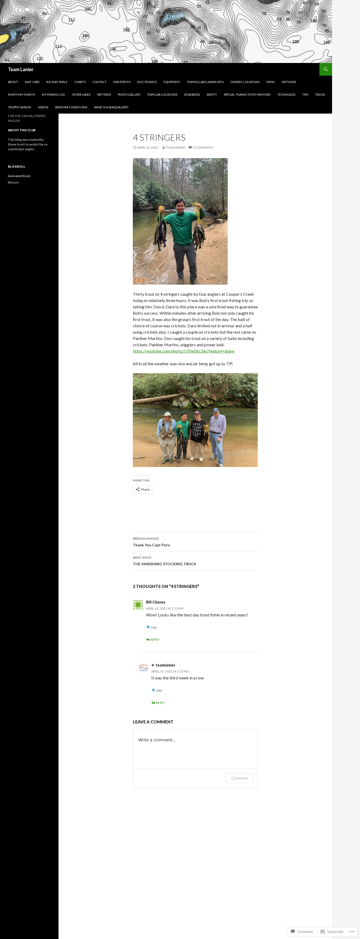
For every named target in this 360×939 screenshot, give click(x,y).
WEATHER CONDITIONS (71, 107)
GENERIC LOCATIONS (245, 82)
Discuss (13, 182)
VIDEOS (43, 107)
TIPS (305, 94)
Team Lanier (20, 69)
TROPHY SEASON (19, 107)
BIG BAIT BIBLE (56, 82)
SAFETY (212, 94)
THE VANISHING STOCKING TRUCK (164, 561)
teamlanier (175, 147)
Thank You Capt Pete (151, 542)
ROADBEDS (192, 94)
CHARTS (80, 82)
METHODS (289, 82)
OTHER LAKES (81, 94)
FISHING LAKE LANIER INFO (205, 82)
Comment (239, 778)
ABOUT (13, 82)
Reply (155, 639)
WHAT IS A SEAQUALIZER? (111, 107)
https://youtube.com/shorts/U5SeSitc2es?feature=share (183, 350)
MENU (270, 82)
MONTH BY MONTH (21, 94)
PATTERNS (104, 94)
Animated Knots (19, 176)
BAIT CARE (32, 82)
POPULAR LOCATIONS (162, 94)
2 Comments (203, 147)
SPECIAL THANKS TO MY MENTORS (247, 94)
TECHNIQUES (286, 94)
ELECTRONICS (147, 82)
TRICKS (320, 94)
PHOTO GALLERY (129, 94)
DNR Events (121, 82)
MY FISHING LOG (53, 94)
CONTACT (99, 82)
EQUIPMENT (172, 82)
